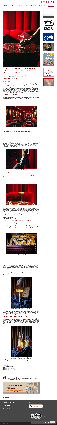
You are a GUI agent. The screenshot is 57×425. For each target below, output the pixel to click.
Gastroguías (33, 5)
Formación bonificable (6, 408)
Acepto (52, 422)
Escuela (13, 405)
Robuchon (4, 100)
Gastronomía (46, 5)
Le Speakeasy (27, 83)
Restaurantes (27, 5)
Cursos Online (51, 6)
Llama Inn (14, 97)
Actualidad (40, 5)
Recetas (52, 5)
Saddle (12, 97)
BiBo (26, 100)
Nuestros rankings (20, 5)
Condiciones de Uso (9, 423)
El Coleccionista (32, 83)
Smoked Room (32, 228)
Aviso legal (4, 423)
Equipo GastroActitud (6, 405)
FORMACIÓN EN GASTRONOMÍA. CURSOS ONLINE (21, 373)
